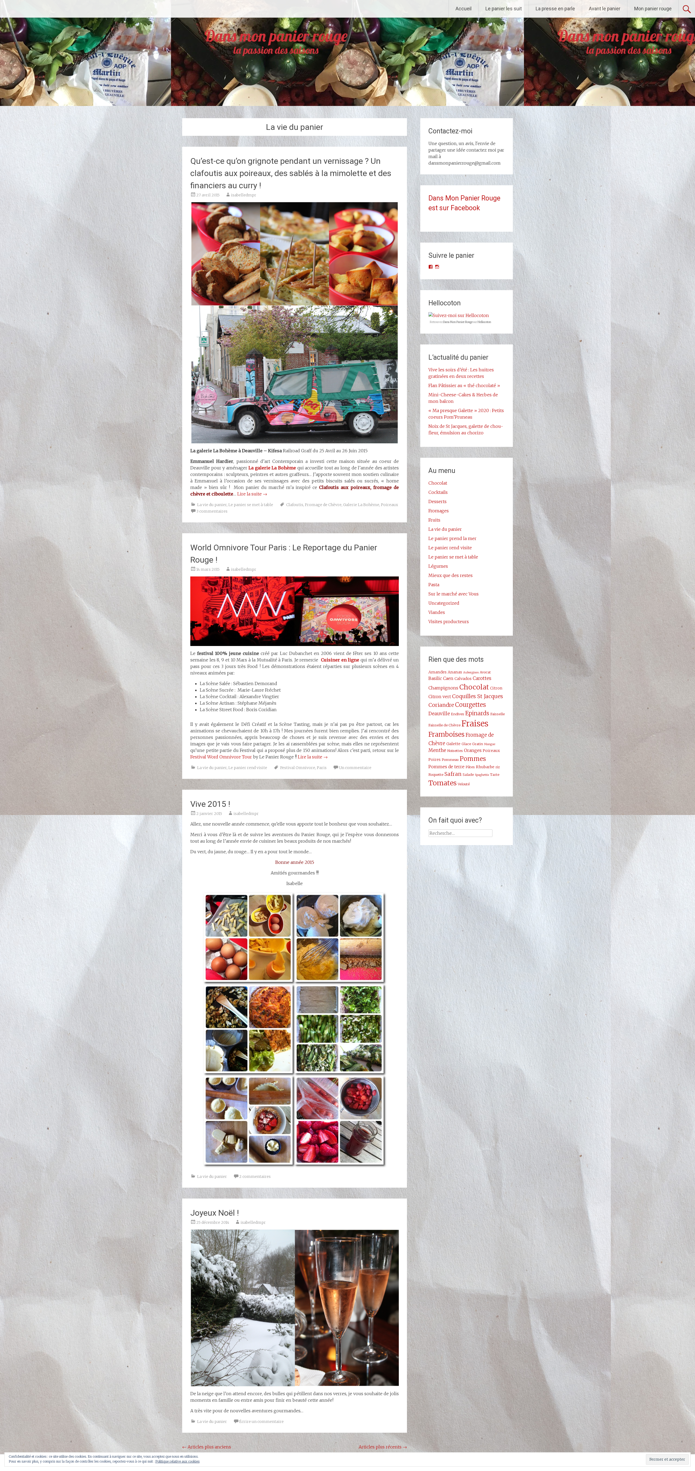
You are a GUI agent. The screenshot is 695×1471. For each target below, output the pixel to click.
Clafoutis (294, 504)
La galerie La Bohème (272, 468)
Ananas (455, 672)
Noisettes (455, 750)
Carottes (482, 678)
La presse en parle (555, 8)
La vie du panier (212, 504)
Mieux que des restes (450, 575)
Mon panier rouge (653, 8)
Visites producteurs (448, 621)
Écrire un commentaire (261, 1421)
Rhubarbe (485, 766)
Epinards (477, 713)
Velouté (464, 784)
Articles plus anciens (206, 1447)
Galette (453, 743)
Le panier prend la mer (452, 538)
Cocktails (438, 492)
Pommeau (450, 759)
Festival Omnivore (297, 767)
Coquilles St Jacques (477, 696)
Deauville (439, 714)
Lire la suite (252, 494)
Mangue (489, 744)
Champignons (443, 688)
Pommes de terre (446, 766)
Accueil (464, 8)
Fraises (475, 724)
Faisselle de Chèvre (444, 725)
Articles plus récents (383, 1447)
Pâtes (470, 767)
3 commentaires (212, 511)
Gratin (477, 744)
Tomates (442, 783)
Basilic (435, 678)
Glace (466, 744)
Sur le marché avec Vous (453, 594)
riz (497, 767)
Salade (468, 774)
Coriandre (441, 705)
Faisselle (497, 714)
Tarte (494, 774)
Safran (453, 774)
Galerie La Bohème (361, 504)
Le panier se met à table (250, 504)
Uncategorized (443, 603)
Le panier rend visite (247, 767)
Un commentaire (355, 767)
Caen (448, 678)
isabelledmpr (243, 195)
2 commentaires (255, 1176)
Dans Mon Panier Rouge (458, 322)
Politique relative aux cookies (177, 1461)
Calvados (463, 678)
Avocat (485, 672)
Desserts (437, 501)
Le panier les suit (503, 8)
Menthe (437, 750)
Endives (457, 714)
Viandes (436, 612)
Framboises (446, 734)
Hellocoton (484, 322)
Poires (434, 759)
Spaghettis (482, 775)
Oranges (473, 750)
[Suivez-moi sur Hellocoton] (458, 315)
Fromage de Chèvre (323, 504)
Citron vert (439, 696)
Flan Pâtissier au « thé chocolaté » (464, 385)
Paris (322, 767)
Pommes (473, 759)
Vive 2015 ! (210, 804)
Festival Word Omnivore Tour (221, 757)
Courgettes (470, 704)
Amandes (437, 672)
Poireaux (389, 504)
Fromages (438, 510)
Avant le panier (604, 8)
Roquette (435, 774)
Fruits (434, 520)
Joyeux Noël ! (214, 1213)
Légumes (438, 566)
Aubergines (471, 672)
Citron (496, 688)
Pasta (433, 584)
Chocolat (437, 483)
